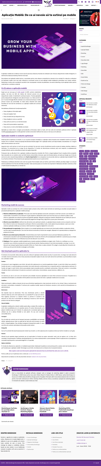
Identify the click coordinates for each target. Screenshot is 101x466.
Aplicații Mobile (85, 49)
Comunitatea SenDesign (33, 444)
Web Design (84, 90)
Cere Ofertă (55, 439)
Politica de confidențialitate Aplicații (61, 451)
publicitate (82, 171)
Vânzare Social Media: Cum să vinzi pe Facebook (47, 409)
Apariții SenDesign (86, 46)
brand (91, 153)
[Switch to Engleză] (98, 2)
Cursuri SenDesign (32, 437)
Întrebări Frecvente (57, 447)
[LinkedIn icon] (96, 463)
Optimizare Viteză (84, 168)
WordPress (84, 94)
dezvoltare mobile (93, 156)
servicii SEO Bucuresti (35, 353)
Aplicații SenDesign (32, 439)
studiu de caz (90, 173)
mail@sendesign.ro (82, 443)
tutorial (95, 176)
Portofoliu (54, 444)
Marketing (83, 67)
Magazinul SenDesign (32, 442)
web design (86, 178)
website (92, 178)
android (81, 151)
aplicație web (94, 151)
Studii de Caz (84, 80)
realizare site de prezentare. (39, 356)
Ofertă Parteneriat (57, 437)
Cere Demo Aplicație (57, 442)
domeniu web (92, 158)
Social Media (84, 77)
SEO (82, 73)
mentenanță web (84, 166)
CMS (86, 156)
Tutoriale (83, 87)
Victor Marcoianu (20, 369)
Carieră (29, 447)
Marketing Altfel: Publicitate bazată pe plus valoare (66, 409)
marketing (89, 163)
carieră (81, 156)
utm (81, 178)
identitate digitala (84, 161)
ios (90, 161)
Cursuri (83, 56)
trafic (91, 176)
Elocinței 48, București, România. (85, 437)
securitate (89, 171)
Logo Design (84, 63)
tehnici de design (84, 176)
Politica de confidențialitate (59, 449)
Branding (83, 53)
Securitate (84, 70)
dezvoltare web (83, 158)
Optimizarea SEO (93, 166)
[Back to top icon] (94, 463)
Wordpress (82, 181)
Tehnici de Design (85, 84)
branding (96, 153)
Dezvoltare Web (85, 60)
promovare (92, 168)
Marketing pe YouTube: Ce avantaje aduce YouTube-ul (9, 409)
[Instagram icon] (98, 463)
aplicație (87, 151)
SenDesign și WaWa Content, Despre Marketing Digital (27, 409)
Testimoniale (30, 449)
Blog (81, 153)
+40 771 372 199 (81, 440)
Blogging (86, 153)
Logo (94, 161)
